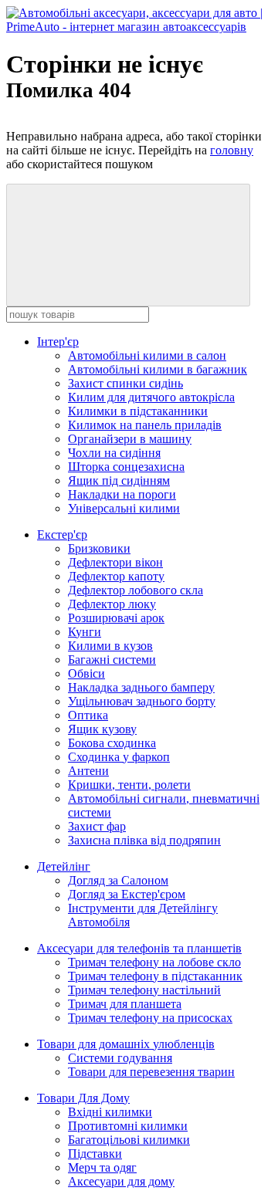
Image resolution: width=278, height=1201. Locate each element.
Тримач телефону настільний (144, 989)
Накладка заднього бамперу (141, 687)
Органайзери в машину (130, 438)
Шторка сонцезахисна (126, 466)
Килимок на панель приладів (145, 424)
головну (231, 150)
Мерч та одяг (102, 1167)
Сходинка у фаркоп (119, 756)
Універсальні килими (124, 508)
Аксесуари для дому (121, 1181)
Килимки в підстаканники (138, 411)
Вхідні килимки (110, 1111)
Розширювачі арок (116, 617)
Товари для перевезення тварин (151, 1071)
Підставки (95, 1153)
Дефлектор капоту (116, 576)
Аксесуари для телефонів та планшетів (139, 948)
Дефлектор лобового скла (135, 590)
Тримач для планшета (124, 1003)
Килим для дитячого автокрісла (151, 397)
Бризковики (99, 548)
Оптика (88, 715)
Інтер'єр (58, 341)
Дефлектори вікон (115, 562)
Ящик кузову (102, 729)
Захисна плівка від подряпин (144, 840)
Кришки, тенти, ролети (129, 784)
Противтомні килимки (128, 1125)
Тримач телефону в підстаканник (155, 976)
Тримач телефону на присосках (150, 1017)
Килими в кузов (110, 645)
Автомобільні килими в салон (147, 355)
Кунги (84, 631)
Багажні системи (112, 659)
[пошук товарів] (128, 245)
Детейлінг (63, 866)
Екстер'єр (62, 534)
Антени (88, 770)
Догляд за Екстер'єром (126, 894)
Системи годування (120, 1057)
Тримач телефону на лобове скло (154, 962)
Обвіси (86, 673)
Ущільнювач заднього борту (141, 701)
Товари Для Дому (83, 1098)
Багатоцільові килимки (129, 1139)
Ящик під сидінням (119, 480)
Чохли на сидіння (114, 452)
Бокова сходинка (112, 742)
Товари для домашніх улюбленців (126, 1043)
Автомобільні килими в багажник (157, 369)
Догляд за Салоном (118, 880)
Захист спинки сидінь (125, 383)
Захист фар (97, 826)
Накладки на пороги (122, 494)
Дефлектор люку (112, 604)
